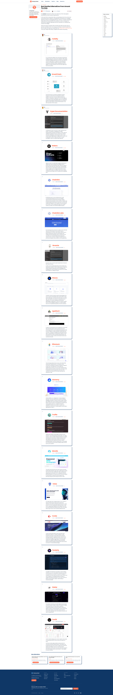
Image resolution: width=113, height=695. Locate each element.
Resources (62, 1)
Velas (104, 31)
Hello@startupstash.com (35, 677)
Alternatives (47, 1)
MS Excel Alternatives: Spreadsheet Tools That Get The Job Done (39, 657)
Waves (105, 24)
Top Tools (55, 674)
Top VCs (55, 677)
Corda (105, 32)
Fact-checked (69, 11)
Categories (45, 675)
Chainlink (105, 20)
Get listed (34, 680)
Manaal (58, 11)
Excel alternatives (35, 662)
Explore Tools (46, 674)
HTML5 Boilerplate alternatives (54, 662)
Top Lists (53, 1)
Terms (75, 677)
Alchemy (105, 27)
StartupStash (48, 11)
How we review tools (67, 675)
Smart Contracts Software (58, 76)
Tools (42, 1)
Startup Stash (35, 1)
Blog (57, 1)
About (65, 677)
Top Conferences (57, 678)
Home (42, 4)
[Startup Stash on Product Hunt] (81, 693)
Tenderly (105, 33)
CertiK (104, 35)
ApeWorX (105, 25)
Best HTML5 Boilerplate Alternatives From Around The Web (55, 657)
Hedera (105, 19)
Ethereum (105, 26)
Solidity (105, 16)
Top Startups (56, 675)
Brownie (105, 23)
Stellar (104, 34)
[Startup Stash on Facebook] (74, 693)
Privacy (75, 678)
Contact (75, 675)
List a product (76, 674)
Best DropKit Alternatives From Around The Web (73, 657)
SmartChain (105, 17)
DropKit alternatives (70, 662)
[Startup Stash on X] (77, 693)
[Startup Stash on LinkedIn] (79, 693)
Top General (56, 680)
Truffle (104, 28)
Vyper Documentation (107, 18)
